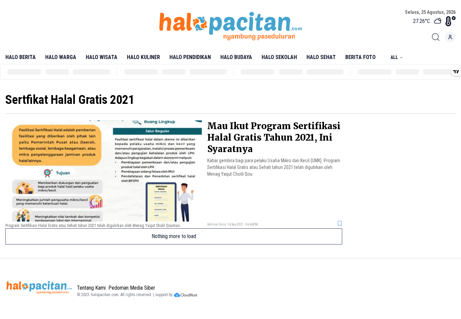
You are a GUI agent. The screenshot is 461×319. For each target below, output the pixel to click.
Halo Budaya (236, 57)
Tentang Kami (91, 288)
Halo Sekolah (279, 57)
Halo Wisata (101, 57)
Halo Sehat (321, 57)
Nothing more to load (174, 236)
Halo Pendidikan (190, 57)
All (394, 57)
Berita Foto (360, 57)
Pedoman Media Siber (131, 288)
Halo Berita (20, 57)
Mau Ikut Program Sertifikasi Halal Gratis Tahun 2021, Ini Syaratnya (274, 137)
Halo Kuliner (143, 57)
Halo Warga (60, 57)
